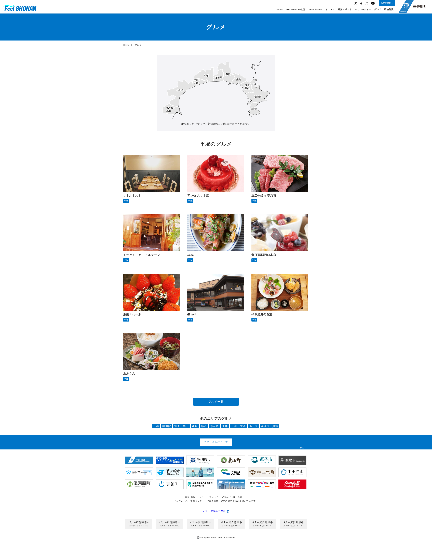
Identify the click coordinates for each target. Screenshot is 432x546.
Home (279, 9)
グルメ (377, 9)
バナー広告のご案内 (214, 511)
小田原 (253, 426)
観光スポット (345, 9)
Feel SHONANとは (295, 9)
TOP (302, 447)
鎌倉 (195, 426)
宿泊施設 (389, 9)
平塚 (225, 426)
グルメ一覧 (216, 401)
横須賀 (166, 426)
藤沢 (204, 426)
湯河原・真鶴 (269, 426)
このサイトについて (216, 442)
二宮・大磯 (238, 426)
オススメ (330, 9)
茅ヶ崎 (214, 426)
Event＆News (315, 9)
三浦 (156, 426)
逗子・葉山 (181, 426)
